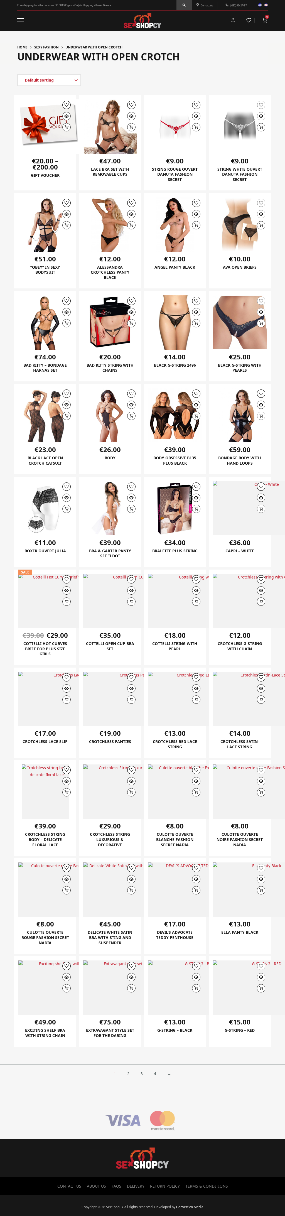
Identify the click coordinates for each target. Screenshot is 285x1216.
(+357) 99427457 (238, 5)
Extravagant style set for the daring (110, 1033)
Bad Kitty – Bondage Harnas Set (45, 367)
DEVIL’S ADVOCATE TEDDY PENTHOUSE (174, 935)
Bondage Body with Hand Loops (239, 460)
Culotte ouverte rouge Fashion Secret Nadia (45, 937)
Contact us (207, 5)
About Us (96, 1186)
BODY (110, 457)
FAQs (116, 1186)
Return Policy (165, 1186)
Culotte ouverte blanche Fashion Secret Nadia (174, 839)
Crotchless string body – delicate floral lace (45, 839)
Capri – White (239, 550)
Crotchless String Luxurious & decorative (110, 839)
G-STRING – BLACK (174, 1030)
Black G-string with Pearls (240, 367)
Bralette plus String (175, 550)
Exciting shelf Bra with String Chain (45, 1033)
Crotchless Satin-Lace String (239, 744)
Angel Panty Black (174, 267)
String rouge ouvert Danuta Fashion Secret (175, 174)
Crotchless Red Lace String (175, 744)
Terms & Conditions (206, 1186)
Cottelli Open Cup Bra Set (110, 646)
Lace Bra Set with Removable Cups (110, 171)
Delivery (135, 1186)
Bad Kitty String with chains (110, 367)
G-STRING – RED (240, 1030)
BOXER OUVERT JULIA (45, 550)
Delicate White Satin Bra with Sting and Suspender (110, 937)
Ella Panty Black (239, 932)
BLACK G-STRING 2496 (175, 365)
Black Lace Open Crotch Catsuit (45, 460)
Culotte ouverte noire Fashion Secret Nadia (240, 839)
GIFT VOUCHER (45, 175)
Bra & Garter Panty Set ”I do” (110, 553)
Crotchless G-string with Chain (240, 646)
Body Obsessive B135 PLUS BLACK (174, 460)
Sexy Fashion (46, 47)
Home (22, 47)
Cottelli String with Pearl (174, 646)
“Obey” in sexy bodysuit (45, 269)
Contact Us (69, 1186)
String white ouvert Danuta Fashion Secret (239, 174)
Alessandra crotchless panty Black (110, 272)
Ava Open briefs (240, 267)
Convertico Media (189, 1207)
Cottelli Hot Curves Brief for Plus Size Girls (45, 648)
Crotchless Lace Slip (45, 741)
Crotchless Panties (110, 741)
